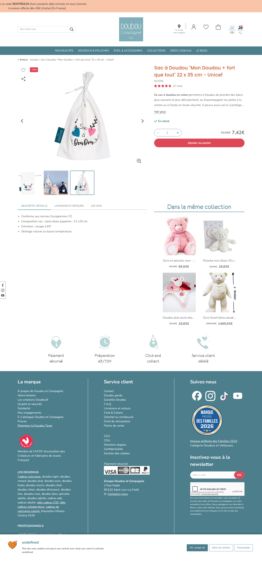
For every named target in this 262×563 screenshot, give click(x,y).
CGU (107, 440)
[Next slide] (142, 121)
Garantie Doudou (115, 400)
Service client (118, 382)
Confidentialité (113, 449)
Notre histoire (27, 395)
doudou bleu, (50, 494)
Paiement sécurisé (116, 464)
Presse (22, 421)
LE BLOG (201, 50)
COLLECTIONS (156, 50)
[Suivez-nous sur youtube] (2, 295)
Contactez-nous (118, 494)
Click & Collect (113, 413)
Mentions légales (115, 445)
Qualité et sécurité (30, 404)
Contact (109, 391)
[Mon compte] (193, 27)
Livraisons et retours (117, 408)
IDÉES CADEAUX (181, 50)
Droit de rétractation (117, 421)
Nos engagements (29, 413)
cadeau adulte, (27, 503)
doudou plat (35, 481)
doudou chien (26, 490)
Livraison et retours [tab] (69, 206)
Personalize (243, 547)
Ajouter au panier (199, 143)
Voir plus (160, 112)
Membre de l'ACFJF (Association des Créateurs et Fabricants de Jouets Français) (41, 455)
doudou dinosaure (48, 490)
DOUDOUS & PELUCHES (93, 50)
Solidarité (24, 408)
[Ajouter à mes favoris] (23, 70)
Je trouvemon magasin (179, 31)
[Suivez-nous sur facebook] (2, 285)
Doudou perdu (113, 395)
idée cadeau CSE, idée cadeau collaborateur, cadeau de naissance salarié (42, 507)
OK (239, 475)
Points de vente (114, 426)
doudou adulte (36, 498)
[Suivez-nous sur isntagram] (2, 290)
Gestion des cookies (117, 453)
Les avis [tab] (96, 206)
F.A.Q (107, 404)
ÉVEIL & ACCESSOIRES (128, 50)
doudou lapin (50, 477)
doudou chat (54, 485)
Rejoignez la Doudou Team (35, 426)
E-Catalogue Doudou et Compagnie (41, 417)
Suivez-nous (203, 382)
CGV (107, 436)
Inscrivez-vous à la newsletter (210, 460)
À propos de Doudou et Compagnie (40, 391)
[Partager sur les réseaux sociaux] (23, 78)
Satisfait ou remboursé (118, 417)
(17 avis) (177, 86)
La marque (29, 382)
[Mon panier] (218, 27)
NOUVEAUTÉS (64, 50)
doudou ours (52, 481)
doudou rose (32, 494)
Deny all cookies (221, 547)
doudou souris (35, 485)
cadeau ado (55, 498)
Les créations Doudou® (33, 400)
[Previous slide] (22, 121)
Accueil (34, 59)
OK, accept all (197, 547)
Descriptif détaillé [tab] (34, 206)
